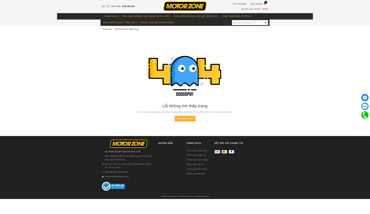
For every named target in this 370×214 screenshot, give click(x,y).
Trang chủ (110, 16)
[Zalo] (365, 106)
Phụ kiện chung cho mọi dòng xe (196, 16)
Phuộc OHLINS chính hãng (157, 22)
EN (103, 6)
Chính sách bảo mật (195, 174)
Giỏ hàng (258, 3)
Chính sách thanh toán (196, 150)
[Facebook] (365, 97)
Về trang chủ (185, 118)
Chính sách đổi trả (194, 164)
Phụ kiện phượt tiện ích (119, 22)
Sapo (207, 196)
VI (108, 6)
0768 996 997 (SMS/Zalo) (116, 172)
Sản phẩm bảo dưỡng (237, 16)
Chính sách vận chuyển (197, 160)
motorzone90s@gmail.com (117, 176)
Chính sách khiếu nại (196, 155)
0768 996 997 (128, 6)
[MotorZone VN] (185, 6)
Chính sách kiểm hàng (196, 169)
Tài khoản (239, 4)
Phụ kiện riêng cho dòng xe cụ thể (146, 16)
